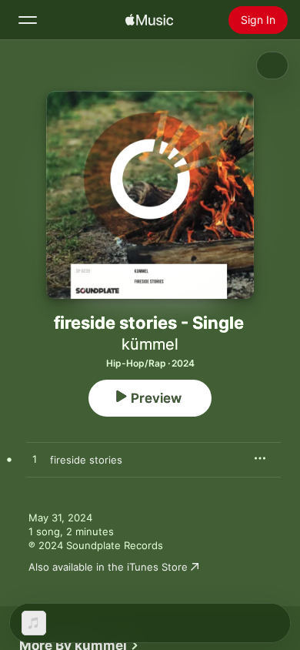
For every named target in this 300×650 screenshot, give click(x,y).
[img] (149, 20)
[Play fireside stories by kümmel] (34, 460)
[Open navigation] (28, 20)
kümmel (150, 344)
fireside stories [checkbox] (86, 460)
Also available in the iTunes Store (108, 567)
